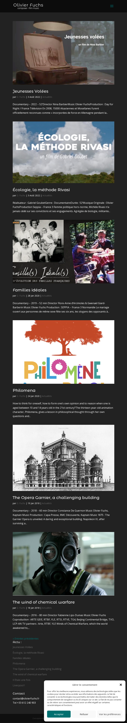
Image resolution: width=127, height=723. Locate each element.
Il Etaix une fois (21, 680)
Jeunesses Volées (30, 91)
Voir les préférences (110, 714)
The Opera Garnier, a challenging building (56, 497)
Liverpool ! (19, 685)
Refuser (84, 714)
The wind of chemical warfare (44, 602)
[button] (120, 684)
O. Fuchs (21, 96)
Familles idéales (29, 290)
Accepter (59, 714)
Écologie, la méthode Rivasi (41, 189)
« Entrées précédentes (26, 638)
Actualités (47, 96)
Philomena (24, 390)
